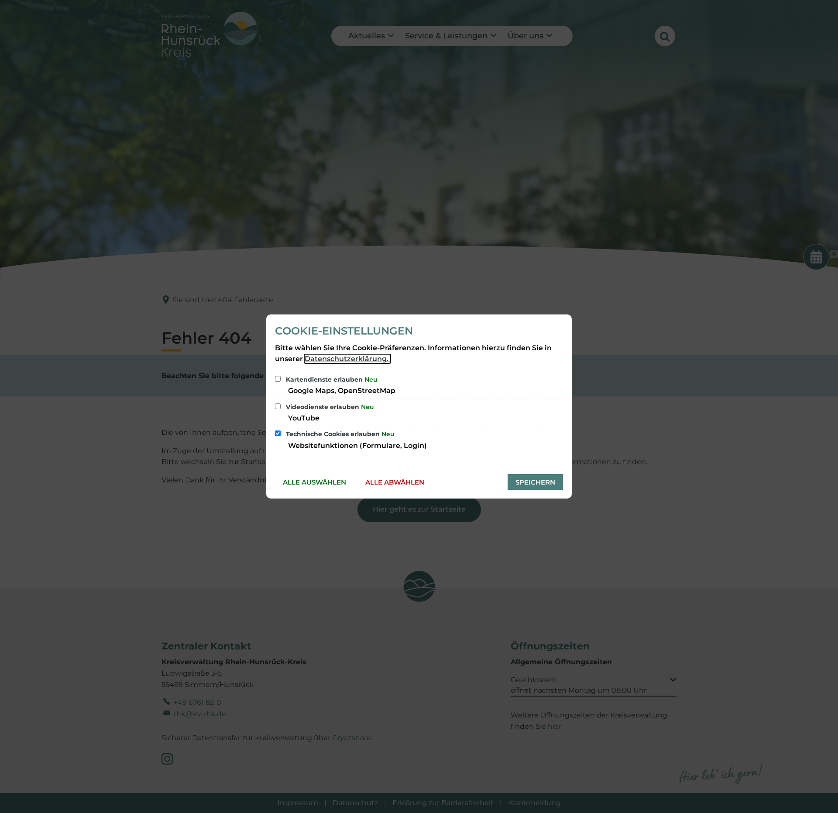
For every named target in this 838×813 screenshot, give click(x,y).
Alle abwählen (394, 482)
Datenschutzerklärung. (347, 359)
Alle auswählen (314, 482)
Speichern (535, 482)
